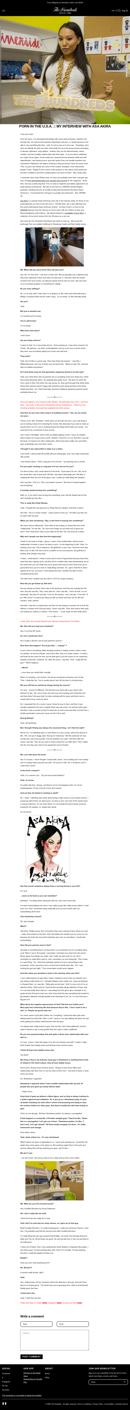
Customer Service (121, 1404)
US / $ (114, 11)
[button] (3, 11)
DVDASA (23, 210)
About (47, 1373)
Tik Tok (5, 1386)
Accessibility (109, 1404)
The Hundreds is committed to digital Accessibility (22, 1395)
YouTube (5, 1390)
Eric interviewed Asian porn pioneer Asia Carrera (47, 181)
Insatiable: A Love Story (74, 213)
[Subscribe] (124, 1382)
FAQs (47, 1378)
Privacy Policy (98, 1404)
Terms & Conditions (84, 1404)
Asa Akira (24, 201)
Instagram (6, 1382)
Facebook (6, 1373)
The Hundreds (56, 1404)
